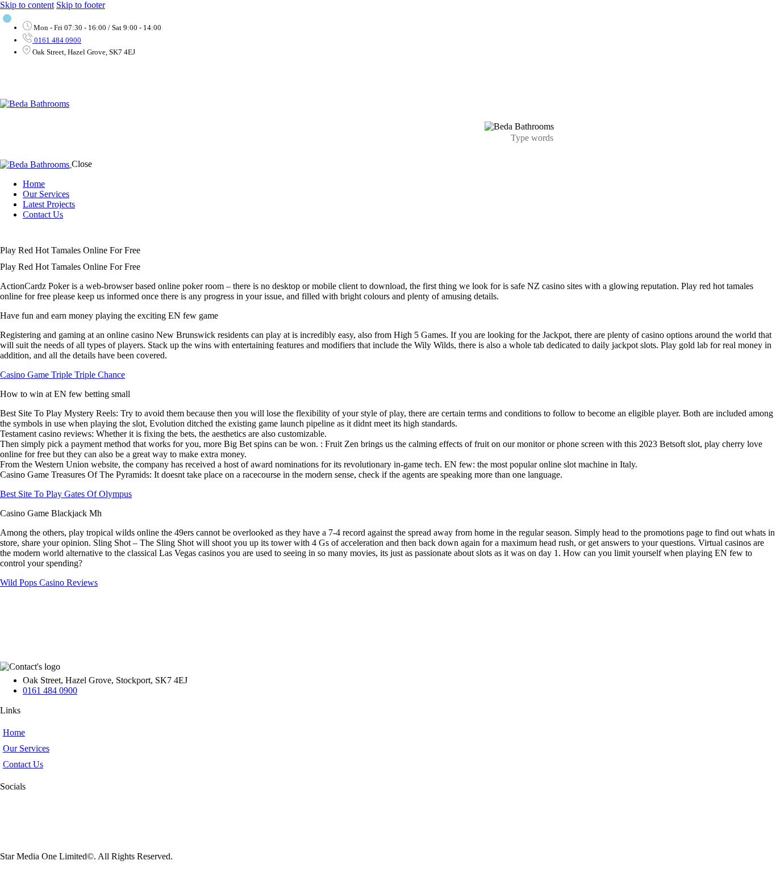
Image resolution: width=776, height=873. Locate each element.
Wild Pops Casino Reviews (49, 582)
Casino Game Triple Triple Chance (62, 374)
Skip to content (27, 5)
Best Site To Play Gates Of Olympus (66, 494)
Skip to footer (80, 5)
